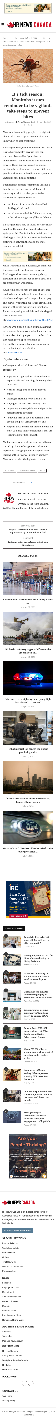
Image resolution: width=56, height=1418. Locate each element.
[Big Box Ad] (28, 1135)
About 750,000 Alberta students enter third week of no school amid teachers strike (38, 1053)
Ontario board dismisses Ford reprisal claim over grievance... (28, 850)
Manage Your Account (12, 1341)
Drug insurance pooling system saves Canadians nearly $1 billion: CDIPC (36, 1012)
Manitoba (9, 470)
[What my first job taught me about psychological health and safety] (28, 727)
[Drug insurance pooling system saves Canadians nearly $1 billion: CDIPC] (12, 1014)
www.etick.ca (15, 352)
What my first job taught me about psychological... (28, 750)
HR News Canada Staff (25, 121)
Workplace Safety (10, 1248)
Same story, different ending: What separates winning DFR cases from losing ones (36, 1074)
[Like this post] (33, 482)
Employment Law (10, 1287)
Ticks (42, 470)
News (6, 1278)
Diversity (6, 1306)
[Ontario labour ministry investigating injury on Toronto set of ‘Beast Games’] (12, 996)
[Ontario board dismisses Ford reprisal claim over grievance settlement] (28, 827)
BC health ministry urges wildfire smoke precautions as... (28, 651)
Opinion (6, 1257)
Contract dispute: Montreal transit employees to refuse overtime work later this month (38, 1096)
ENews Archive (9, 1271)
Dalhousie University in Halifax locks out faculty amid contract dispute (36, 976)
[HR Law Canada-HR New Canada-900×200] (28, 253)
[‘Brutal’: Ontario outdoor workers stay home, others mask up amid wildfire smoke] (28, 777)
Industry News (9, 1311)
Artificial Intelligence (11, 1297)
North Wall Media (10, 1369)
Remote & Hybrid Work (13, 1320)
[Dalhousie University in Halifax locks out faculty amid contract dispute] (12, 978)
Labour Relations (10, 1243)
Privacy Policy (8, 1400)
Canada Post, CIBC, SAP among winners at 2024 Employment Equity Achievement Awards (35, 1032)
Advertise (6, 1331)
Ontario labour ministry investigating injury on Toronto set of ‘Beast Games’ (38, 994)
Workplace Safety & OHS (26, 38)
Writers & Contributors (12, 1266)
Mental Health (8, 1252)
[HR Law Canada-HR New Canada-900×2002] (28, 4)
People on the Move (11, 1315)
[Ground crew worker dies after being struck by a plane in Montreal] (28, 578)
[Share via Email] (43, 482)
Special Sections (14, 1238)
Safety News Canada (12, 1356)
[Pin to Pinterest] (40, 482)
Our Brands (10, 1346)
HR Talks (6, 1365)
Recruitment (8, 1292)
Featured (6, 1283)
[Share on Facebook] (36, 482)
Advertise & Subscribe (18, 1327)
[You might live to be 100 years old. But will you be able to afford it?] (12, 942)
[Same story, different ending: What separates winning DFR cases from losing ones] (12, 1075)
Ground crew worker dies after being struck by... (28, 601)
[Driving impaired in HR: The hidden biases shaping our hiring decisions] (12, 960)
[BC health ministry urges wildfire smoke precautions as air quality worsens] (28, 628)
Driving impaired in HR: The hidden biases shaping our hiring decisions (38, 958)
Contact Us (10, 1391)
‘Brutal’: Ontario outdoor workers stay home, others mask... (28, 800)
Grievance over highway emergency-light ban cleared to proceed (28, 700)
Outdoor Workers (27, 470)
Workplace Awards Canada (15, 1360)
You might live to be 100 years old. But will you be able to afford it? (36, 940)
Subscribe (7, 1336)
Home (5, 38)
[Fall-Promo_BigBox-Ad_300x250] (28, 882)
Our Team (7, 1396)
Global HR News (10, 1301)
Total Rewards (9, 1262)
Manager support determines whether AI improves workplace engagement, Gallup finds (37, 1117)
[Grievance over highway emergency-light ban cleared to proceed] (28, 678)
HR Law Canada (10, 1351)
